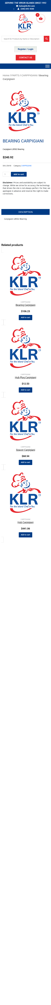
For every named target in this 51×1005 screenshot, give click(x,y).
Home (6, 75)
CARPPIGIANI (29, 75)
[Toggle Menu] (47, 66)
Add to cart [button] (25, 317)
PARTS (15, 75)
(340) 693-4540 (27, 9)
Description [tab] (25, 212)
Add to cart (19, 174)
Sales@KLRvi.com (27, 6)
